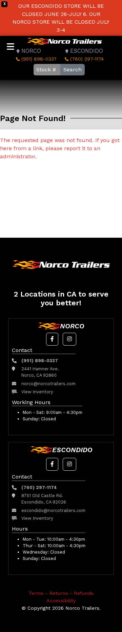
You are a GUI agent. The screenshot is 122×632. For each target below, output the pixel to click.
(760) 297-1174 (87, 59)
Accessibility (61, 600)
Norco (31, 51)
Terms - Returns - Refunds (61, 593)
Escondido (86, 51)
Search (72, 69)
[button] (52, 339)
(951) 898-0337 (39, 59)
